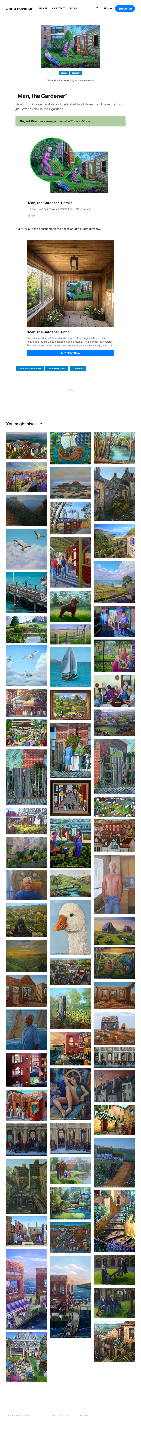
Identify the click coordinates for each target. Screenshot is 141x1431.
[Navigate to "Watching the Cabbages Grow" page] (26, 821)
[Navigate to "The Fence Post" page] (70, 1008)
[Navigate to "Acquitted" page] (26, 1139)
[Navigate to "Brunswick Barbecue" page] (26, 1357)
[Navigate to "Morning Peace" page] (70, 883)
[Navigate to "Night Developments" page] (26, 1070)
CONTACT (58, 8)
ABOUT (42, 8)
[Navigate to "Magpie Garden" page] (70, 705)
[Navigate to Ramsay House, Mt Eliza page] (26, 445)
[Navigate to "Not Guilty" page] (114, 1303)
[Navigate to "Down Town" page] (70, 971)
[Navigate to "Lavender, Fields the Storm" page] (114, 582)
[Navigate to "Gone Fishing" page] (26, 592)
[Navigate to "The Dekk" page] (70, 1297)
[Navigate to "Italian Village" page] (114, 1341)
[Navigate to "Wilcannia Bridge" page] (70, 518)
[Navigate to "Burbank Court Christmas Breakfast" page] (26, 732)
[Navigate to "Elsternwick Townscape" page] (26, 703)
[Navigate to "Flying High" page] (26, 549)
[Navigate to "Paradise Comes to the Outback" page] (114, 931)
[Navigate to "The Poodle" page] (70, 606)
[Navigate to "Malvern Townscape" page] (70, 1237)
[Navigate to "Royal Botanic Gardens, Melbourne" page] (70, 1203)
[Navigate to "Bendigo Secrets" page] (26, 1231)
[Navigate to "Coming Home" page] (114, 963)
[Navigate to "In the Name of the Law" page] (114, 1057)
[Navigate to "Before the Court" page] (70, 1138)
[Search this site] (97, 8)
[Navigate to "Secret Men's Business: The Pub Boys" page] (70, 562)
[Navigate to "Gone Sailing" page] (70, 667)
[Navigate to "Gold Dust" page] (26, 477)
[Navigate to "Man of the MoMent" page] (26, 956)
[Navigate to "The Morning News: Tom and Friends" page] (70, 750)
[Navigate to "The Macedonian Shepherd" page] (26, 920)
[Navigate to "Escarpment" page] (26, 510)
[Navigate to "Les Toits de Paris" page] (114, 1086)
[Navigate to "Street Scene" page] (70, 798)
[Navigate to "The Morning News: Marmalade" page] (114, 766)
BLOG (73, 8)
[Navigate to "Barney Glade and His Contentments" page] (70, 843)
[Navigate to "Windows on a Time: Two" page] (26, 991)
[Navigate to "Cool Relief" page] (114, 1028)
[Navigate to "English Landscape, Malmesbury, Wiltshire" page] (26, 629)
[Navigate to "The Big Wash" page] (114, 621)
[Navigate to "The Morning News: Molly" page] (26, 777)
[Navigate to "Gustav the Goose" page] (70, 927)
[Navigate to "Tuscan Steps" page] (114, 1221)
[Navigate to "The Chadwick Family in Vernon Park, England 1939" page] (70, 1170)
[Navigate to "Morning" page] (70, 634)
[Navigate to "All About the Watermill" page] (26, 1186)
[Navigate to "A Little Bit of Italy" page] (26, 852)
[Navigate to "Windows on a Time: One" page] (114, 995)
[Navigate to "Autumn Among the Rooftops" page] (114, 835)
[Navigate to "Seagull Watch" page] (26, 665)
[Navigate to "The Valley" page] (114, 723)
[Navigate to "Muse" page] (70, 1094)
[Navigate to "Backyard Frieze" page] (114, 807)
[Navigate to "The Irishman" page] (114, 1163)
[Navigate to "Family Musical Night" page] (114, 691)
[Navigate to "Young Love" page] (114, 541)
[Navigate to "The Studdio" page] (26, 1289)
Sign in (108, 8)
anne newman (20, 9)
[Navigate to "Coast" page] (70, 483)
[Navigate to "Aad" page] (26, 885)
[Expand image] (42, 454)
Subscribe (125, 8)
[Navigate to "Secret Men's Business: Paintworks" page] (26, 1105)
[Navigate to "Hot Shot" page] (114, 656)
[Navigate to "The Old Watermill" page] (114, 494)
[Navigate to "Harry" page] (26, 1030)
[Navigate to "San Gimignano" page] (114, 1120)
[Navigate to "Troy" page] (114, 884)
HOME (56, 1415)
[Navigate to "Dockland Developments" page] (70, 1049)
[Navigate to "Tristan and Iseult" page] (70, 448)
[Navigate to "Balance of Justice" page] (114, 1270)
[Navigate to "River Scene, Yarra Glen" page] (114, 448)
